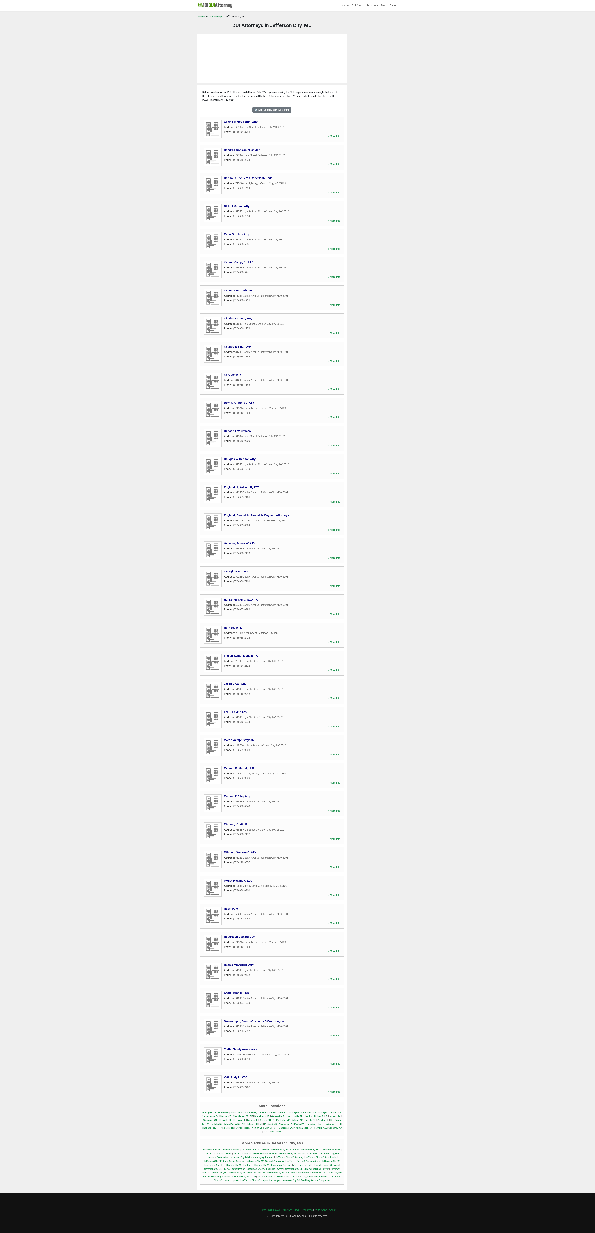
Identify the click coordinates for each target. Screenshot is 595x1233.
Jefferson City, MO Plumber (255, 1149)
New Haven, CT (240, 1116)
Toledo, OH (252, 1124)
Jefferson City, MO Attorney (285, 1149)
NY (243, 1124)
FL (327, 1116)
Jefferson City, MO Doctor (237, 1165)
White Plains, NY (232, 1124)
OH (261, 1124)
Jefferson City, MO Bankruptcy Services (320, 1149)
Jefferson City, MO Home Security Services (255, 1153)
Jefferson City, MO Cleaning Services (221, 1149)
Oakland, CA (335, 1112)
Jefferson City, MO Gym (244, 1176)
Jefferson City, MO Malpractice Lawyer (260, 1180)
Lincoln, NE (310, 1120)
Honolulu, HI (225, 1120)
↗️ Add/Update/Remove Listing (271, 109)
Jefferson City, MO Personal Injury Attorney (252, 1157)
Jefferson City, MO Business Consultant (298, 1153)
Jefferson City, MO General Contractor (265, 1161)
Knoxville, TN (227, 1128)
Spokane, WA (335, 1128)
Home (345, 5)
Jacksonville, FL (294, 1116)
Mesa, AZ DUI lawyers (288, 1112)
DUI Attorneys (215, 16)
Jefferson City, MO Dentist (218, 1153)
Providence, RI (330, 1124)
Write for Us (320, 1210)
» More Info (334, 136)
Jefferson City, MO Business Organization (224, 1169)
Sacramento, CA (210, 1116)
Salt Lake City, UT (263, 1128)
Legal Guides (275, 1131)
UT (275, 1128)
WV (265, 1131)
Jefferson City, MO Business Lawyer (265, 1169)
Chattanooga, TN (210, 1128)
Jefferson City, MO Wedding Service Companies (306, 1180)
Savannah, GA (210, 1120)
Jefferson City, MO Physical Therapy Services (316, 1165)
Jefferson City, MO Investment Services (272, 1165)
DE (251, 1116)
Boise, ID (241, 1120)
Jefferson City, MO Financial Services (246, 1172)
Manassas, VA (286, 1128)
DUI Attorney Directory (365, 5)
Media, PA (299, 1124)
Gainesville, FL (278, 1116)
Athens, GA (335, 1116)
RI (340, 1124)
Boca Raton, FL (262, 1116)
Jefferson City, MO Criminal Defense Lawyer (306, 1169)
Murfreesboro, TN (244, 1128)
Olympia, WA (320, 1128)
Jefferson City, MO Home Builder (273, 1176)
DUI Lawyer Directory (280, 1210)
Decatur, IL (252, 1120)
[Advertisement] (272, 58)
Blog (383, 5)
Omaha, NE (323, 1120)
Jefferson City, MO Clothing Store (303, 1161)
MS (288, 1120)
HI (234, 1120)
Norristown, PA (313, 1124)
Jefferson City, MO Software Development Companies (294, 1172)
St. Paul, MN (279, 1120)
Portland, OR (270, 1124)
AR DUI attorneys (267, 1112)
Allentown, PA (286, 1124)
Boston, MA (265, 1120)
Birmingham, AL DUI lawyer (215, 1112)
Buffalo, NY (216, 1124)
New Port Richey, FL (314, 1116)
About (393, 5)
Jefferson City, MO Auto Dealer (321, 1157)
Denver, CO (225, 1116)
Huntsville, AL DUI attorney (244, 1112)
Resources (307, 1210)
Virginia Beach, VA (303, 1128)
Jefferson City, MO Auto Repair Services (224, 1161)
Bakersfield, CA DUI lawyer (314, 1112)
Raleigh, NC (297, 1120)
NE (331, 1120)
